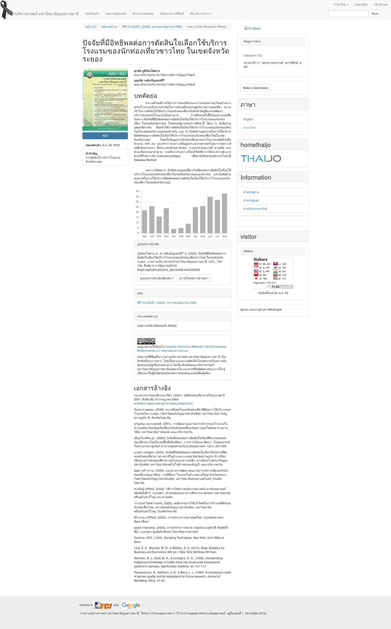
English (248, 119)
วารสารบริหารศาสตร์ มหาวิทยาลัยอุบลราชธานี (41, 13)
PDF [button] (105, 136)
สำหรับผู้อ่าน (251, 192)
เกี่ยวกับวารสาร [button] (200, 13)
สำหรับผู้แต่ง (251, 200)
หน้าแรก (91, 26)
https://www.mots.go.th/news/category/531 (166, 403)
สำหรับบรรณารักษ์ (255, 209)
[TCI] (103, 605)
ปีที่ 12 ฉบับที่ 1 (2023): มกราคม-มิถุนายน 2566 (151, 26)
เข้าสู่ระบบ (381, 4)
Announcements (143, 13)
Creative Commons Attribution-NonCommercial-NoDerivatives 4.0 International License (182, 348)
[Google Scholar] (131, 605)
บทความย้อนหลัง (115, 13)
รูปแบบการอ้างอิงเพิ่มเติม (156, 278)
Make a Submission (255, 88)
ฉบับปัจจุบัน (92, 13)
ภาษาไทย (249, 127)
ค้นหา (375, 13)
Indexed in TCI (253, 55)
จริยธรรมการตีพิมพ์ (172, 13)
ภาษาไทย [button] (340, 4)
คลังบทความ (109, 26)
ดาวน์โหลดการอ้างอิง (193, 278)
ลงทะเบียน (361, 4)
